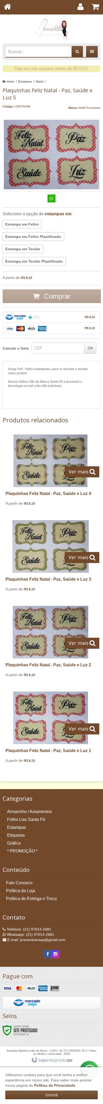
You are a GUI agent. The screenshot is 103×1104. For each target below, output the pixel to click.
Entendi (51, 1094)
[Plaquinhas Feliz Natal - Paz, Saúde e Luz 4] (50, 472)
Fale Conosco (19, 883)
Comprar (56, 296)
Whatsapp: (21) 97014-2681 (30, 934)
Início (10, 81)
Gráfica (14, 843)
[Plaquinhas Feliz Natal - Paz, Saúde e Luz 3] (50, 558)
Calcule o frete (16, 348)
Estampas (25, 81)
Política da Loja (20, 890)
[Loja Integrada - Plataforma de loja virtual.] (51, 1060)
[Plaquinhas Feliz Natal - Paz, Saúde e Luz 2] (50, 643)
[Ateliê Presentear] (51, 27)
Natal (39, 81)
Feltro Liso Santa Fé (26, 819)
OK (90, 347)
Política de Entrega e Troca (31, 898)
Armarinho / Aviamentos (29, 811)
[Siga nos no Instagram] (55, 954)
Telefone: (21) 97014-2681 (28, 929)
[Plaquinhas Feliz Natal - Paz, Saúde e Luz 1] (50, 729)
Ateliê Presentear (89, 107)
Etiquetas (16, 835)
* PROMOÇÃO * (22, 851)
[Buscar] (77, 51)
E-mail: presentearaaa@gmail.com (35, 940)
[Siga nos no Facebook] (48, 954)
